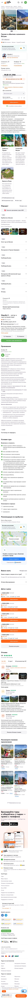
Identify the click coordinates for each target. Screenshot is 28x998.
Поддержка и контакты (7, 899)
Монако (16, 981)
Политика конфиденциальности (11, 948)
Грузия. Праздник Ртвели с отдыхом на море (6, 761)
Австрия (3, 981)
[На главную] (7, 2)
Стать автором (5, 908)
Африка (3, 968)
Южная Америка (19, 968)
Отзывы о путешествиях (7, 883)
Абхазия (3, 976)
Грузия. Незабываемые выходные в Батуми (7, 788)
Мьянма (17, 986)
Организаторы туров (6, 881)
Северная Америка (6, 970)
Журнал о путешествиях (7, 895)
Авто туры (19, 200)
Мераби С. (5, 315)
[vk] (2, 915)
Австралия (4, 979)
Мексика (17, 979)
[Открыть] (26, 242)
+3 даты (3, 768)
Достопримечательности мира (9, 897)
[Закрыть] (26, 218)
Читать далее (4, 333)
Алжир (3, 986)
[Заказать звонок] (25, 2)
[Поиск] (18, 2)
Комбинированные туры (8, 197)
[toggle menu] (2, 2)
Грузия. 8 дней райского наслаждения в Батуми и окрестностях (20, 789)
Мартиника (17, 976)
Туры (2, 876)
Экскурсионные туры (8, 200)
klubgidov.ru (3, 953)
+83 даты (17, 796)
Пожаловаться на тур (15, 802)
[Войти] (21, 2)
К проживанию (18, 65)
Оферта (2, 948)
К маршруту (4, 65)
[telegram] (6, 915)
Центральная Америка (20, 966)
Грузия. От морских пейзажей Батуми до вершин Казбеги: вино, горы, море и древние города (20, 761)
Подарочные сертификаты (8, 892)
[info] (23, 861)
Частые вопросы (5, 885)
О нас (2, 890)
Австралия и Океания (20, 963)
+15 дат (16, 768)
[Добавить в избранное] (11, 746)
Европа (3, 963)
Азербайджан (4, 983)
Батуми (13, 42)
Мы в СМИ (4, 888)
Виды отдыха (4, 878)
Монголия (17, 983)
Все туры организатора (12, 57)
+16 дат (11, 793)
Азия (2, 966)
